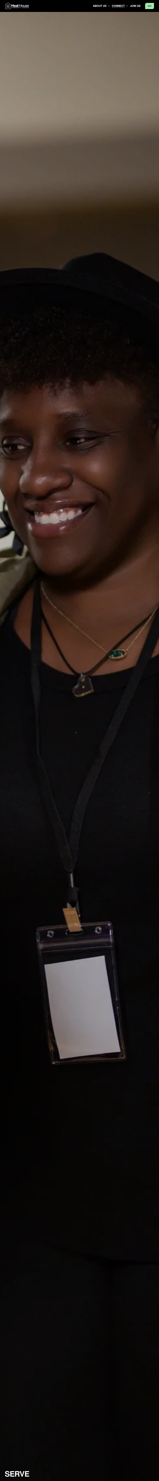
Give (150, 6)
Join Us (135, 6)
